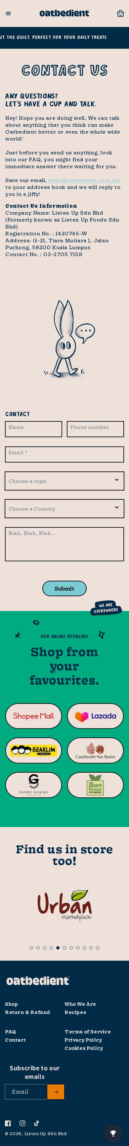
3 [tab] (44, 947)
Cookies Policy (83, 1048)
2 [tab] (38, 947)
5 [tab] (58, 947)
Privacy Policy (83, 1040)
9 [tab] (84, 947)
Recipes (75, 1012)
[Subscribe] (55, 1092)
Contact (15, 1040)
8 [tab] (77, 947)
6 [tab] (64, 947)
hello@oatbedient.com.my (84, 180)
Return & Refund (27, 1012)
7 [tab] (71, 947)
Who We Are (80, 1004)
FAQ (10, 1031)
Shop (11, 1004)
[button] (8, 13)
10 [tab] (91, 947)
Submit (64, 588)
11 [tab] (97, 947)
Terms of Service (87, 1031)
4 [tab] (51, 947)
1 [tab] (31, 947)
